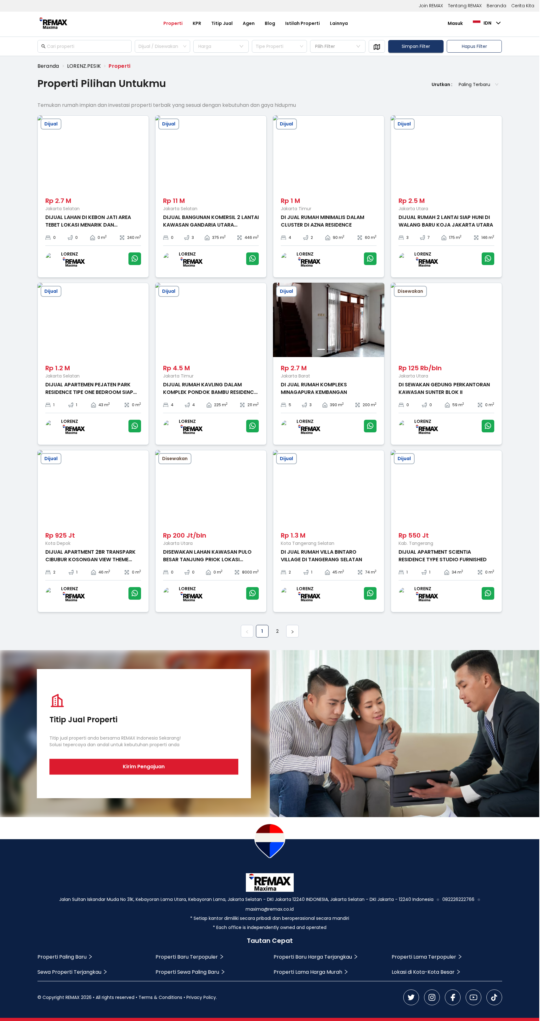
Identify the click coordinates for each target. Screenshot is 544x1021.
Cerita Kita (522, 6)
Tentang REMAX (465, 6)
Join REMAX (431, 6)
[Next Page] (292, 631)
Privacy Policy (201, 997)
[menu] (256, 23)
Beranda (496, 6)
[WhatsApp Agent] (134, 258)
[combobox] (162, 46)
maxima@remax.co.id (270, 909)
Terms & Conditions (160, 997)
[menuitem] (173, 23)
